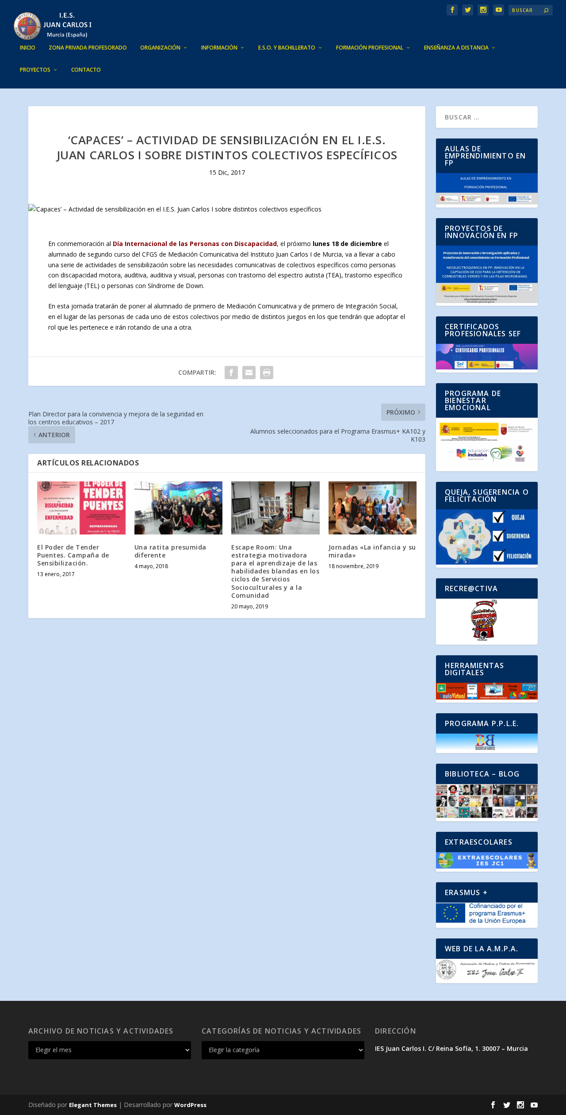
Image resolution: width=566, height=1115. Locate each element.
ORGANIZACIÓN (160, 47)
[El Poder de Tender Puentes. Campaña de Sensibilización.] (81, 507)
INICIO (27, 47)
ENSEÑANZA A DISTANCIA (456, 47)
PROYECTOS (35, 69)
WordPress (190, 1105)
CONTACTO (86, 69)
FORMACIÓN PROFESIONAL (369, 47)
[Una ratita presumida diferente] (178, 507)
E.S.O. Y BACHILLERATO (286, 47)
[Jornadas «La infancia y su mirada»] (373, 507)
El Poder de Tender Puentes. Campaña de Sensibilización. (73, 555)
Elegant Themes (93, 1105)
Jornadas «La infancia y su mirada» (372, 551)
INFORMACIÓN (219, 47)
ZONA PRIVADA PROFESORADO (88, 47)
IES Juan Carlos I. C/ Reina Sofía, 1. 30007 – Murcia (451, 1048)
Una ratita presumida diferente (170, 551)
